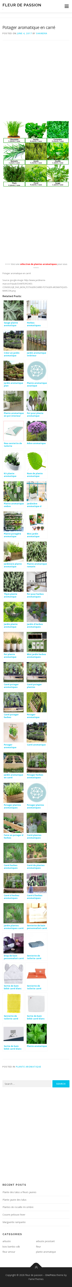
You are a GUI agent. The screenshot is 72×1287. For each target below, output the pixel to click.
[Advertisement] (36, 83)
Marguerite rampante (14, 1222)
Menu (66, 6)
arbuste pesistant (45, 1241)
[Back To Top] (36, 1267)
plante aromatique (28, 1066)
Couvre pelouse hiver (14, 1214)
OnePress (50, 1275)
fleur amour (9, 1251)
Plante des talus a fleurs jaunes (19, 1192)
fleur (38, 1246)
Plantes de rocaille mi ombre (18, 1207)
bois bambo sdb (11, 1246)
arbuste (7, 1241)
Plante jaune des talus (14, 1199)
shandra (41, 33)
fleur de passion (22, 5)
